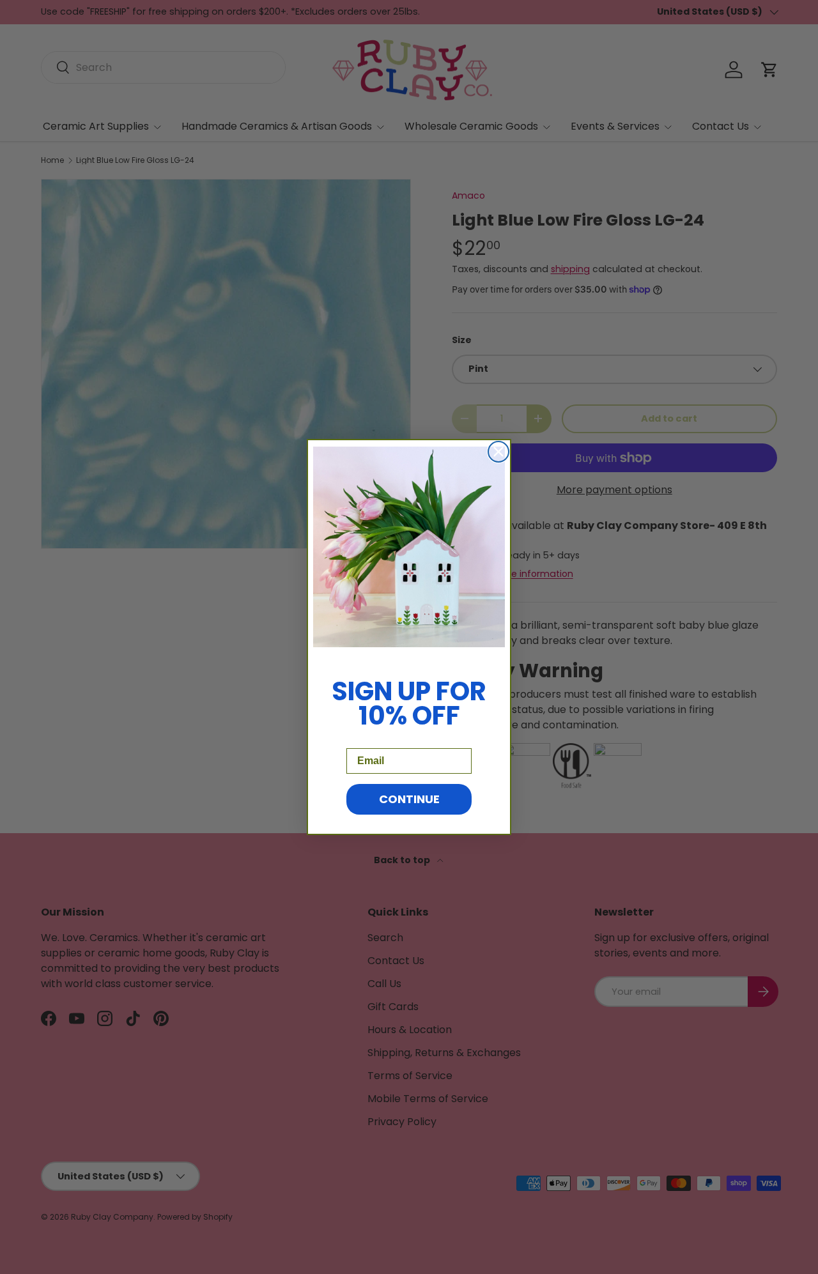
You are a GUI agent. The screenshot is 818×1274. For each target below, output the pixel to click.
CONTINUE (409, 799)
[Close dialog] (498, 451)
